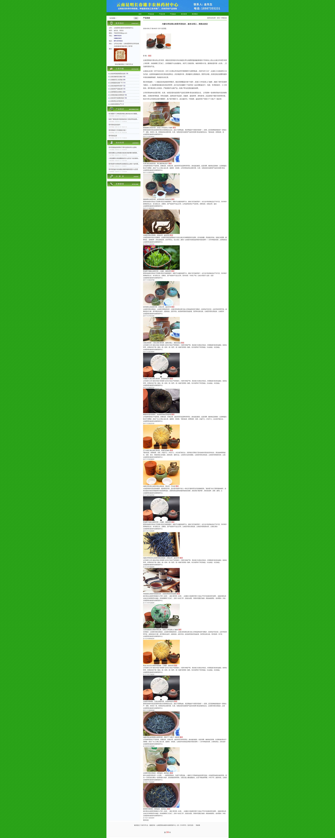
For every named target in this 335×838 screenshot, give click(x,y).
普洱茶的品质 (113, 136)
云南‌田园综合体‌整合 (116, 92)
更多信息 (146, 820)
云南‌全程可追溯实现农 (117, 98)
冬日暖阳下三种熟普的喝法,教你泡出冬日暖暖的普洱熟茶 (124, 114)
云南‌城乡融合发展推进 (117, 95)
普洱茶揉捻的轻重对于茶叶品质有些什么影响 (123, 147)
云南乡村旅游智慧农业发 (117, 73)
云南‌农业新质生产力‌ (116, 104)
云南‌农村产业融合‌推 (116, 89)
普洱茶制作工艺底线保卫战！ (118, 130)
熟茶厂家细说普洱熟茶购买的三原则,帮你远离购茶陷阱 (124, 119)
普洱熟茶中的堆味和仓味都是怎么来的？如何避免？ (124, 164)
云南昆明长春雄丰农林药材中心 (153, 134)
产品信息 (151, 14)
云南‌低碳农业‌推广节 (116, 83)
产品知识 (173, 14)
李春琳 (198, 825)
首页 (140, 14)
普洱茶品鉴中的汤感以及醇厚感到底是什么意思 (123, 169)
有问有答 (184, 14)
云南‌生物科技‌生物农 (116, 77)
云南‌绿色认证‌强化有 (116, 101)
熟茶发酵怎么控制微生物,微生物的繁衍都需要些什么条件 (124, 153)
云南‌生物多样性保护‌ (116, 86)
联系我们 (195, 14)
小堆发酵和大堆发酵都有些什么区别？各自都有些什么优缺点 (124, 158)
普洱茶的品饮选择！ (115, 125)
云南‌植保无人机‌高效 (116, 80)
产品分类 (162, 14)
